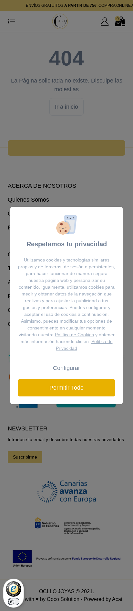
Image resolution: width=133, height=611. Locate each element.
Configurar (66, 368)
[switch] (13, 601)
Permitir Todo (66, 387)
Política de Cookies (74, 334)
